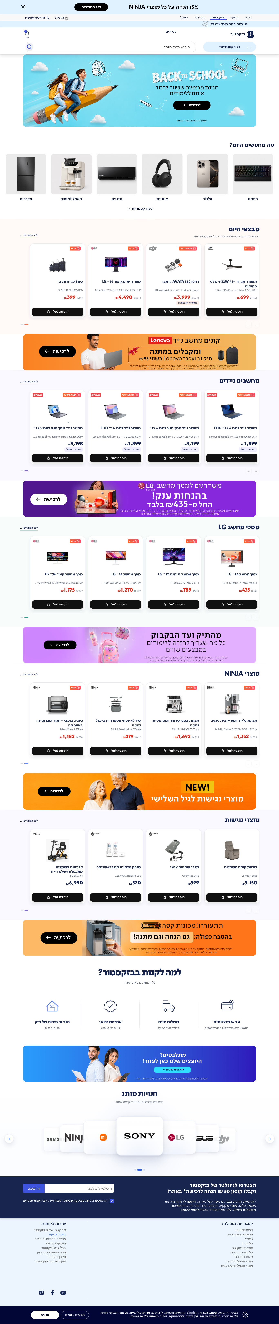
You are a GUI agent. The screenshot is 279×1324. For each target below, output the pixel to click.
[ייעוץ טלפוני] (139, 1064)
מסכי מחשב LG (238, 527)
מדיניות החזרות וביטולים (50, 1238)
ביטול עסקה (57, 1234)
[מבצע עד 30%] (139, 352)
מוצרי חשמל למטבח (240, 1261)
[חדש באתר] (139, 90)
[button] (23, 7)
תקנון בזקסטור (56, 1256)
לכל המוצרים (30, 235)
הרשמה (34, 1188)
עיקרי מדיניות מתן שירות (50, 1261)
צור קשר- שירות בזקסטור (50, 1230)
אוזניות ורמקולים (242, 1247)
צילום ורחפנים (244, 1256)
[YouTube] (63, 1293)
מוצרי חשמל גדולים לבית (237, 1265)
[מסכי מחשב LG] (139, 499)
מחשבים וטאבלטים (240, 1234)
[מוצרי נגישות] (139, 791)
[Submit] (29, 48)
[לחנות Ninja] (77, 1138)
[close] (23, 7)
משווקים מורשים (55, 1243)
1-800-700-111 (35, 17)
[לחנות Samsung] (57, 1139)
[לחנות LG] (176, 1137)
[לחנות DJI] (221, 1139)
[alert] (139, 24)
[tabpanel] (139, 95)
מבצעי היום (244, 229)
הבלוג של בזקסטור (53, 1247)
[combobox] (110, 47)
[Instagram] (41, 1293)
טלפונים (247, 1243)
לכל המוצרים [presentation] (91, 7)
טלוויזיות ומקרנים (242, 1252)
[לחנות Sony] (139, 1136)
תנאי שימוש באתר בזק (51, 1252)
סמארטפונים (245, 1230)
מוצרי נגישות (242, 820)
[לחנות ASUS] (202, 1138)
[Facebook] (52, 1292)
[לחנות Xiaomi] (103, 1137)
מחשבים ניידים (239, 381)
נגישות (59, 17)
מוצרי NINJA (241, 673)
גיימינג (249, 1238)
